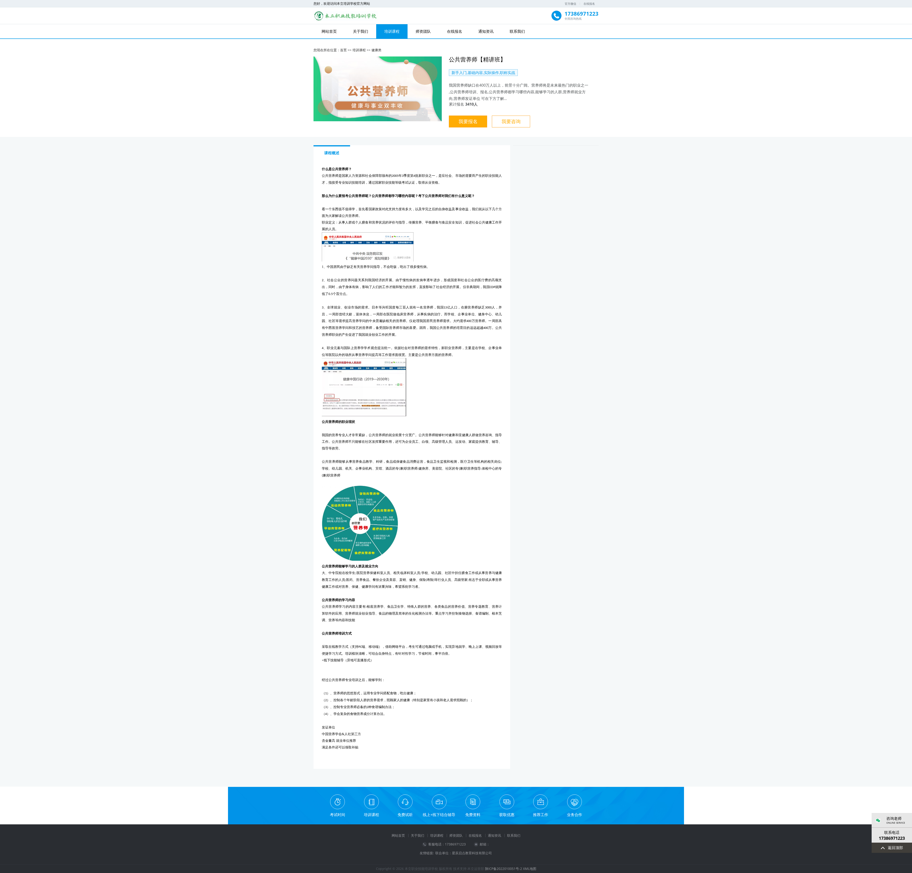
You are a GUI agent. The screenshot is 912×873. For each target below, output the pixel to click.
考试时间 (337, 814)
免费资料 (472, 814)
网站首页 (329, 31)
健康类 (376, 50)
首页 (343, 50)
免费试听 (405, 814)
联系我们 (517, 31)
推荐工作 (540, 814)
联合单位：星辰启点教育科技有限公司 (463, 853)
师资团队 (423, 31)
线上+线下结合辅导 (439, 814)
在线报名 (589, 4)
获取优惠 (506, 814)
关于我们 (360, 31)
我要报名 (468, 121)
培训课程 (391, 31)
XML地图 (529, 868)
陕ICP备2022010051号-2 (503, 868)
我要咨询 (511, 121)
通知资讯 (486, 31)
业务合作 (574, 814)
